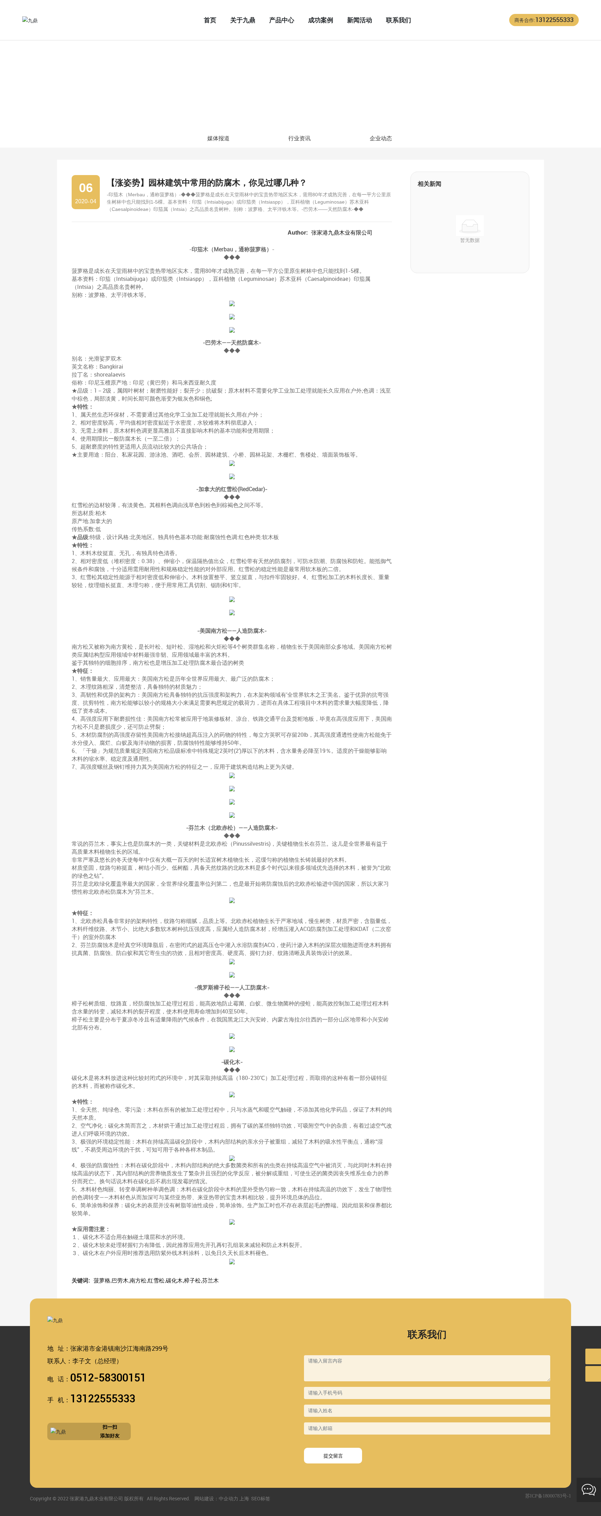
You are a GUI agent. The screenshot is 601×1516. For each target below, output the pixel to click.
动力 (233, 1498)
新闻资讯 (93, 106)
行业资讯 (124, 106)
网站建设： (206, 1498)
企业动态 (381, 138)
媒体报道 (218, 138)
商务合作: (544, 20)
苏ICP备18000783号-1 (548, 1496)
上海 (244, 1498)
